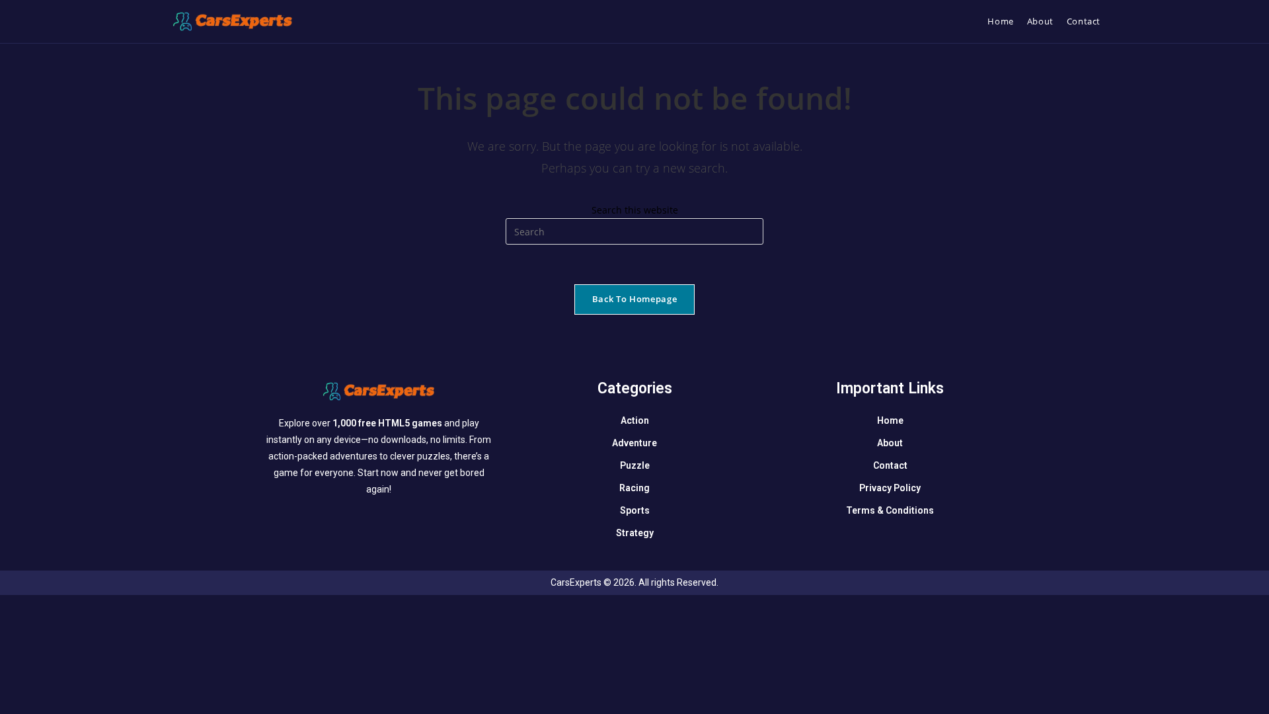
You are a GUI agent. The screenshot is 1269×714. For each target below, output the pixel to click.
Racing (634, 488)
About (890, 443)
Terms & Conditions (890, 510)
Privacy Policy (890, 488)
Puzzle (635, 465)
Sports (635, 510)
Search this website (635, 210)
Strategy (635, 533)
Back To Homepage (634, 299)
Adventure (634, 443)
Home (890, 420)
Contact (890, 465)
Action (635, 420)
